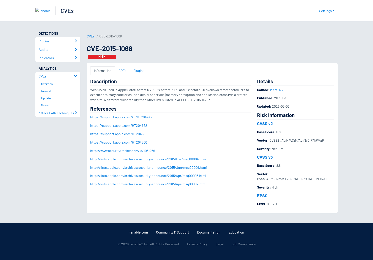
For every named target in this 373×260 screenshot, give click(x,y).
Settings (325, 11)
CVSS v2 (265, 123)
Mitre (274, 90)
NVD (282, 90)
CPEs (122, 70)
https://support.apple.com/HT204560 (118, 142)
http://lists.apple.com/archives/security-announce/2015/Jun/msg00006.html (148, 167)
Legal (220, 244)
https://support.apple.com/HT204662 (118, 125)
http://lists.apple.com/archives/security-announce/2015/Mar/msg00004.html (148, 159)
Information (103, 70)
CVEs (67, 10)
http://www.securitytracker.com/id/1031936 (122, 151)
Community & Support (172, 232)
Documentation (208, 232)
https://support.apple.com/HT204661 (118, 134)
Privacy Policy (197, 244)
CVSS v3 (265, 156)
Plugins (138, 70)
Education (236, 232)
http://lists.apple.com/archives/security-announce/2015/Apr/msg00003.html (148, 175)
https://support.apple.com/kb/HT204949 (121, 117)
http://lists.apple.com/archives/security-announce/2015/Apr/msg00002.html (148, 184)
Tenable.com (138, 232)
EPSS (262, 195)
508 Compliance (244, 244)
